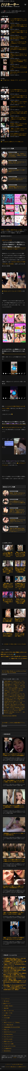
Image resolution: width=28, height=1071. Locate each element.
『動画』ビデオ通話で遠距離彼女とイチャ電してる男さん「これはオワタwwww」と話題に (13, 913)
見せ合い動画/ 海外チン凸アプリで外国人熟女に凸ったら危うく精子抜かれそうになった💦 (15, 968)
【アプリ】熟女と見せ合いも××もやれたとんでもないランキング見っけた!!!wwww (14, 671)
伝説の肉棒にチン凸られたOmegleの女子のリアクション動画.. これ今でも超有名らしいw (15, 985)
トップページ (6, 998)
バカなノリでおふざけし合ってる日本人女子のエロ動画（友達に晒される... (18, 113)
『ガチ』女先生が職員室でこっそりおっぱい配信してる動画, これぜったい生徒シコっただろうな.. (13, 781)
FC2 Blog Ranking (8, 1034)
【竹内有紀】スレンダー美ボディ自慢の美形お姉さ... (14, 698)
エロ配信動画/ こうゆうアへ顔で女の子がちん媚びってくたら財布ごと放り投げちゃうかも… (15, 962)
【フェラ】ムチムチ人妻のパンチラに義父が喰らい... (14, 709)
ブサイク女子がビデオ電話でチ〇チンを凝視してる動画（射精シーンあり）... (18, 32)
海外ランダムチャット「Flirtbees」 (12, 1022)
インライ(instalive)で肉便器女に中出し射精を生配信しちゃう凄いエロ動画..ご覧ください (15, 974)
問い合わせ (6, 1001)
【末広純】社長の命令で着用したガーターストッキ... (14, 701)
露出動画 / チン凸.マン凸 (11, 759)
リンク (4, 1020)
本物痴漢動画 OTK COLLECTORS (12, 1027)
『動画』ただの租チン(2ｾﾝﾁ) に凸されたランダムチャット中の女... (18, 129)
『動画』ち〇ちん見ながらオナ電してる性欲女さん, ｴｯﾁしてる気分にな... (18, 43)
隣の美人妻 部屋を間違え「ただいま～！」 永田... (14, 712)
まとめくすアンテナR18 (9, 1046)
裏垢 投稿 (6, 1008)
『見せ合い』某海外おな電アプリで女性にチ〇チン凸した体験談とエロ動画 (18, 26)
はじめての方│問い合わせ (17, 1064)
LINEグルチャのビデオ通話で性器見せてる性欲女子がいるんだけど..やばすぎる (15, 971)
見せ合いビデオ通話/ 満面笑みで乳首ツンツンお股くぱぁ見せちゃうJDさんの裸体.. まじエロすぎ (15, 982)
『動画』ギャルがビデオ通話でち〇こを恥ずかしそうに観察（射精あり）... (18, 119)
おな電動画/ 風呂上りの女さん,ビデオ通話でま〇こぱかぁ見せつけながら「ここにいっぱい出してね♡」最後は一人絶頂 (14, 977)
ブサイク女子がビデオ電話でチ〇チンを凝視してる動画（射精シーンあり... (18, 97)
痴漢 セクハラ (7, 1015)
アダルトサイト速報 (8, 1043)
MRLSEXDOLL (7, 1051)
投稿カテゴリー (7, 1003)
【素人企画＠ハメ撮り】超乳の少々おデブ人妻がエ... (14, 704)
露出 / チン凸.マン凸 (9, 1010)
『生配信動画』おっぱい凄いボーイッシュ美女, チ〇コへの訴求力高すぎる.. (14, 834)
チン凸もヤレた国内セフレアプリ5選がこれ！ (13, 141)
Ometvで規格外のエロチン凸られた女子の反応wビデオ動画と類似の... (18, 134)
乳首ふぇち (6, 1029)
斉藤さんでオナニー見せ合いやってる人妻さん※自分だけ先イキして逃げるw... (18, 55)
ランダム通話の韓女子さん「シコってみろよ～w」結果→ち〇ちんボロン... (18, 91)
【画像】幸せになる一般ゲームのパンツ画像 (13, 702)
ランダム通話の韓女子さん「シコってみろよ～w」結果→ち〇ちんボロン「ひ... (18, 20)
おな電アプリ (19, 812)
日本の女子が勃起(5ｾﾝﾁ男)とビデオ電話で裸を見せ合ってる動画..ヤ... (18, 37)
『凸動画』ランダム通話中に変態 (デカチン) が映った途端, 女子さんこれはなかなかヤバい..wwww (13, 860)
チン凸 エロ (11, 760)
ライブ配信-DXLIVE (8, 1025)
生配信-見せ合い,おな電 (16, 230)
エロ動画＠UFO (7, 1048)
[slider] (6, 373)
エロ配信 (18, 785)
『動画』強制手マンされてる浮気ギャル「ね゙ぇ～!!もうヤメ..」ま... (18, 102)
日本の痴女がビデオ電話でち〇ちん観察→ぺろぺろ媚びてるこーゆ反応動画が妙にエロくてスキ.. (13, 886)
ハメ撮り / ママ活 (8, 1013)
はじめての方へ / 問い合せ (9, 1)
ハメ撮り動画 (5, 644)
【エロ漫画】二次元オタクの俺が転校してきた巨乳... (14, 707)
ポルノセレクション (8, 1036)
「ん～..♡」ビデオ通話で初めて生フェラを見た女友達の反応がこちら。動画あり (15, 988)
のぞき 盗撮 (6, 1017)
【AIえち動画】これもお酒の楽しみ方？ (12, 692)
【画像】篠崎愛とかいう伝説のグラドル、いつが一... (14, 681)
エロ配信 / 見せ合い (8, 1006)
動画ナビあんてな (8, 1041)
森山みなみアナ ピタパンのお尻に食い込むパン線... (14, 682)
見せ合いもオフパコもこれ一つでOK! (12, 291)
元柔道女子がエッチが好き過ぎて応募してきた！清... (14, 695)
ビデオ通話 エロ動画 (12, 644)
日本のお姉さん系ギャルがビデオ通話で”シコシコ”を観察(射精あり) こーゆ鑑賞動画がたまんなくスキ (14, 807)
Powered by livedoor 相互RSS (9, 715)
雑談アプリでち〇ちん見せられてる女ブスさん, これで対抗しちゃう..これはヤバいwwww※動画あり (14, 754)
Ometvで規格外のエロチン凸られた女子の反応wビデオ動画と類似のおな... (18, 49)
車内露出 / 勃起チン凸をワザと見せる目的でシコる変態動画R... (18, 124)
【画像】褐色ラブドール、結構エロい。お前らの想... (14, 685)
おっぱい (6, 760)
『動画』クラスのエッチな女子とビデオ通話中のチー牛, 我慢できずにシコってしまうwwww (13, 938)
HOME (2, 230)
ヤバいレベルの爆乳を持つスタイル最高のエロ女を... (14, 696)
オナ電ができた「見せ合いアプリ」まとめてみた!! (14, 80)
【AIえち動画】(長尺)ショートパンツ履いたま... (13, 699)
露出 (23, 760)
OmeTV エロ (19, 864)
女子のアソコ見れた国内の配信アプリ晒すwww (13, 688)
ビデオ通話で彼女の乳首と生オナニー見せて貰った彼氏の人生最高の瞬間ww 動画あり (14, 959)
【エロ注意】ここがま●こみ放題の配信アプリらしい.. (13, 723)
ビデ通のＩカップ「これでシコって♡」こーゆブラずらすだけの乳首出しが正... (18, 67)
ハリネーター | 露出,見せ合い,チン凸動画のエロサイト (16, 1066)
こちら (14, 1057)
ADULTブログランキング (10, 1032)
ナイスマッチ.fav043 (8, 713)
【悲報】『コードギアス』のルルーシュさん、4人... (14, 693)
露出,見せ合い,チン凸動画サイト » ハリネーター (16, 249)
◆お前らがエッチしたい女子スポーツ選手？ (13, 710)
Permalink (24, 644)
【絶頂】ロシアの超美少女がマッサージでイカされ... (14, 705)
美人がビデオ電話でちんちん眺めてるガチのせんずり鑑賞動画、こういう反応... (18, 61)
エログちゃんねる (8, 1039)
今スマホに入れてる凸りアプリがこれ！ (13, 427)
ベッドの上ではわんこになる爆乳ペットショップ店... (14, 687)
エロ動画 (7, 230)
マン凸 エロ (19, 644)
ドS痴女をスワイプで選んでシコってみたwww (13, 690)
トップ (1, 1)
